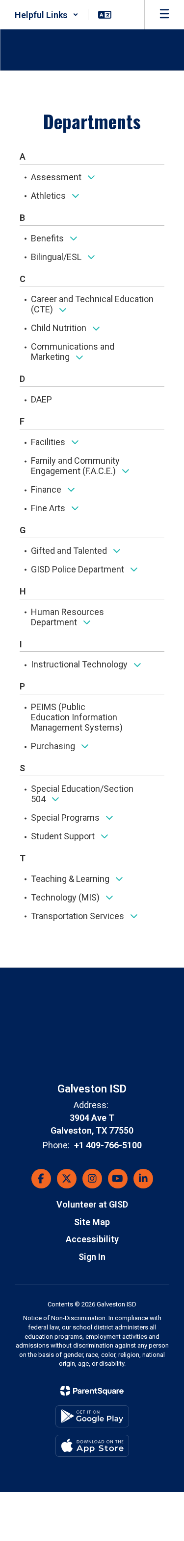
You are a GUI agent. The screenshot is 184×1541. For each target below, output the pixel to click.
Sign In (92, 1257)
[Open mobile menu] (164, 14)
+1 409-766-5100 (108, 1145)
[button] (46, 14)
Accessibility (92, 1239)
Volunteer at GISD (92, 1204)
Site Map (92, 1222)
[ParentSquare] (92, 1390)
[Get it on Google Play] (92, 1416)
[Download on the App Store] (92, 1446)
